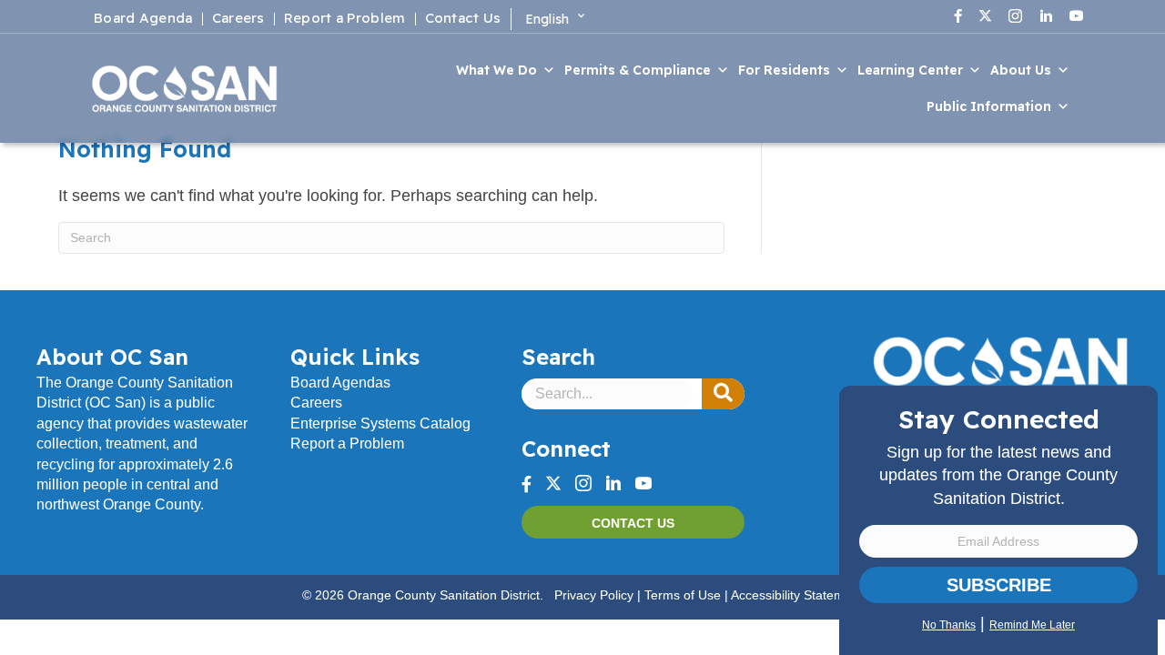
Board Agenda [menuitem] (143, 19)
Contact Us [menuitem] (463, 19)
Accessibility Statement (797, 595)
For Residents (784, 70)
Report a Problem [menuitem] (345, 19)
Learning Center (910, 70)
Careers (316, 402)
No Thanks (949, 625)
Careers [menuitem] (238, 19)
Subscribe (999, 585)
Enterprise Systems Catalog (380, 423)
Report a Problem (347, 443)
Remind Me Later (1032, 625)
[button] (723, 393)
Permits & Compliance (637, 70)
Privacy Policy (593, 595)
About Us (1020, 70)
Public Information (989, 106)
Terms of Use (682, 595)
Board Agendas (340, 382)
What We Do (496, 70)
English (547, 19)
